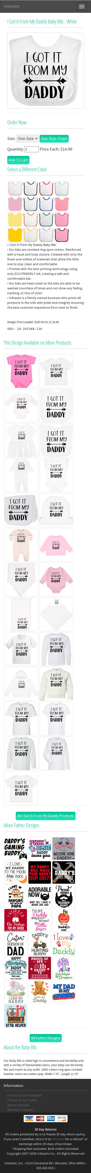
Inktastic (12, 6)
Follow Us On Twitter (22, 1100)
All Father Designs (45, 1038)
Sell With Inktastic (20, 1110)
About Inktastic (18, 1105)
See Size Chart (54, 138)
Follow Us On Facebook (24, 1095)
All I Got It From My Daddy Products (45, 815)
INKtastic (58, 1139)
